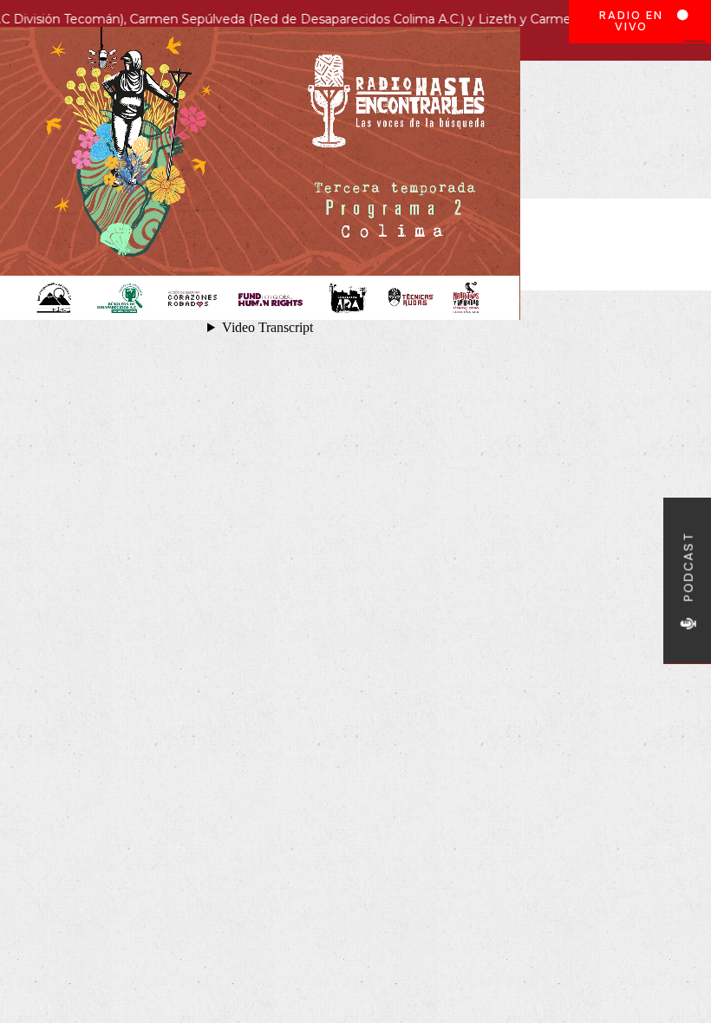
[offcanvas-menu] (692, 47)
